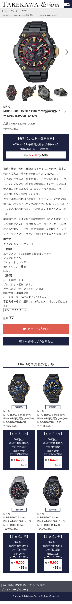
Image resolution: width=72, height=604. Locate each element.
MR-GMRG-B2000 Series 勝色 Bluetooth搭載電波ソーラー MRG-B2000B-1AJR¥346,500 (18, 438)
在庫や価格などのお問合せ (36, 341)
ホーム (4, 11)
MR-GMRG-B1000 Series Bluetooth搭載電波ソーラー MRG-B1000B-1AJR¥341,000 (52, 540)
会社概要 (8, 585)
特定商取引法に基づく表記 (30, 585)
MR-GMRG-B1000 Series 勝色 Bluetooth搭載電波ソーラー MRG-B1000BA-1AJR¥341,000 (52, 438)
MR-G (24, 11)
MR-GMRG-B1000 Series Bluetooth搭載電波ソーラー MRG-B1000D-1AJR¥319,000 (18, 540)
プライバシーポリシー (13, 589)
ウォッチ (14, 11)
